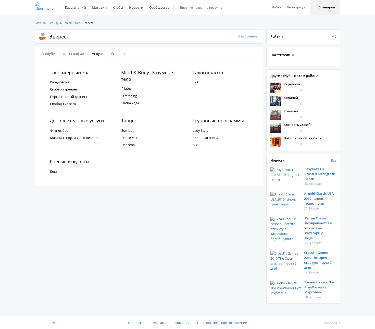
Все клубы (55, 23)
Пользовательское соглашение (222, 322)
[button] (325, 7)
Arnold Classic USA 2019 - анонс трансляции (319, 198)
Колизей (291, 97)
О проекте (136, 322)
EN (53, 322)
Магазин (99, 7)
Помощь (182, 322)
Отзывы (118, 53)
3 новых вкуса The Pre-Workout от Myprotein (319, 287)
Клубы (117, 7)
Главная (40, 23)
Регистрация (297, 7)
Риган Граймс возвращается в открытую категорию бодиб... (318, 228)
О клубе (48, 53)
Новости (136, 7)
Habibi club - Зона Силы (303, 138)
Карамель (292, 84)
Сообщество (159, 7)
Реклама (159, 322)
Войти (276, 7)
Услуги (98, 53)
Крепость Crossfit (298, 124)
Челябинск (72, 23)
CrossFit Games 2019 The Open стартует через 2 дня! (317, 260)
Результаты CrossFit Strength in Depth (319, 174)
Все (333, 160)
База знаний (75, 7)
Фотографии (73, 53)
